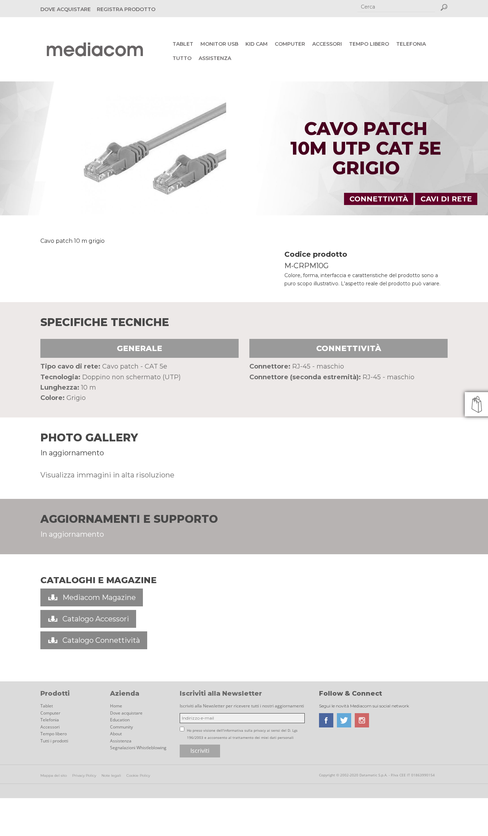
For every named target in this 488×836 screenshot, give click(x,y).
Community (121, 727)
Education (120, 720)
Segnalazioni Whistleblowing (138, 748)
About (116, 734)
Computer (290, 44)
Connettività (378, 199)
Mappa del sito (53, 775)
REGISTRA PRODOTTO (126, 9)
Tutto (182, 58)
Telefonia (411, 44)
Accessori (327, 44)
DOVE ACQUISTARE (65, 9)
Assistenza (215, 58)
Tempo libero (369, 44)
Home (116, 706)
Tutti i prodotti (54, 741)
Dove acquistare (126, 713)
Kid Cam (256, 44)
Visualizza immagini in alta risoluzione (107, 475)
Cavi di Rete (446, 199)
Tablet (183, 44)
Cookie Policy (138, 775)
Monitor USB (219, 44)
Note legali (111, 775)
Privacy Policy (84, 775)
